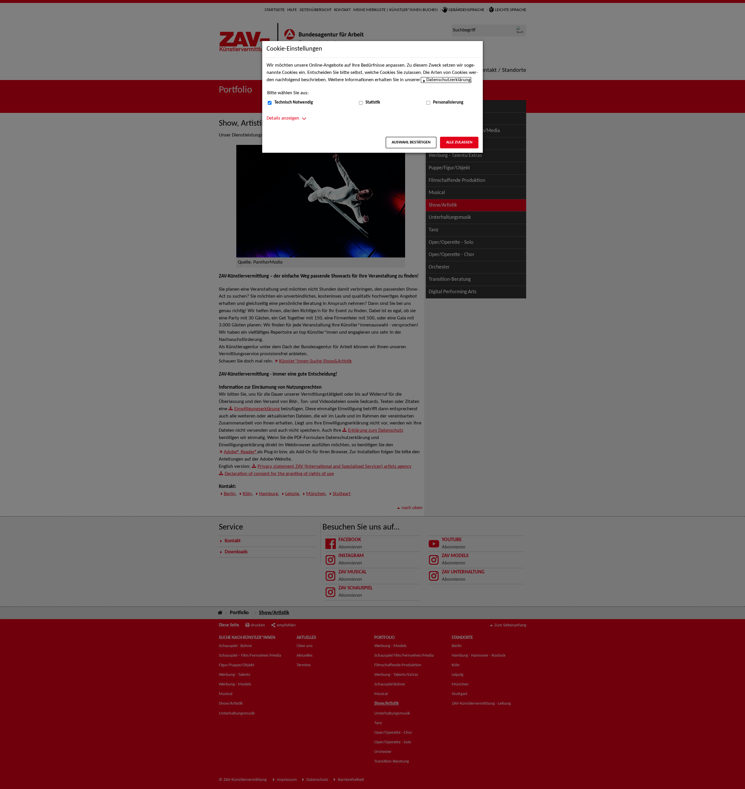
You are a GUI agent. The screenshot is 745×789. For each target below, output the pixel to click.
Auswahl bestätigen (411, 142)
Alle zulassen (459, 142)
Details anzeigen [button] (283, 118)
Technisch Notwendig (293, 102)
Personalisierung (448, 102)
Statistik (373, 102)
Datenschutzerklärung (448, 80)
